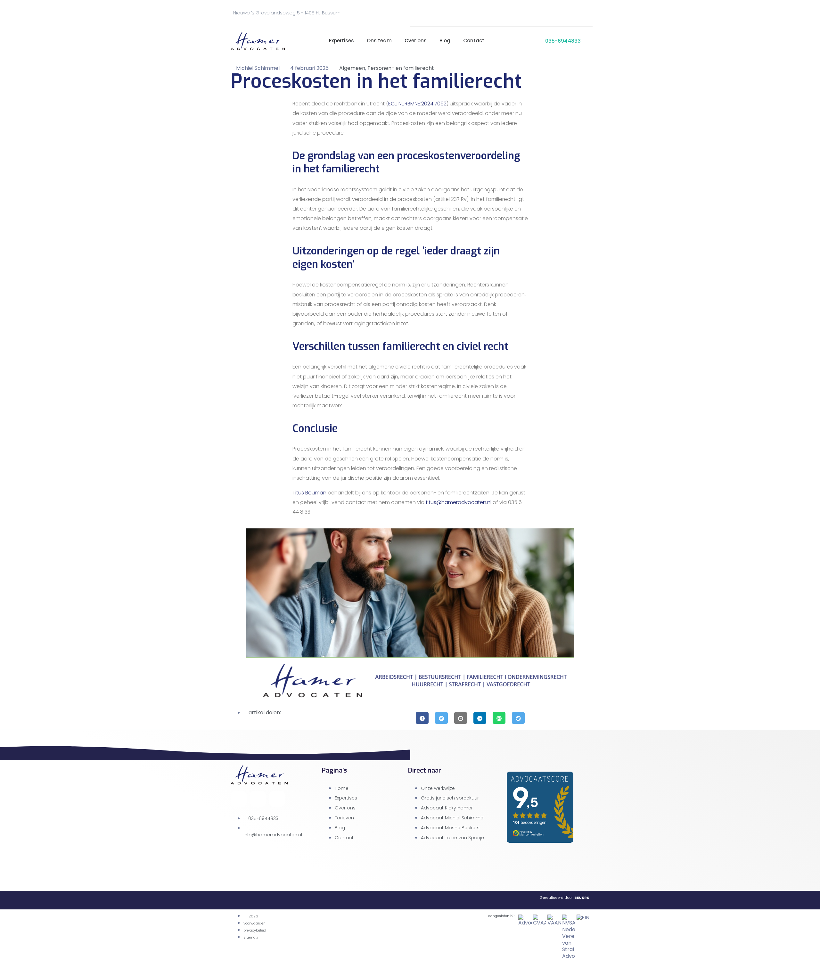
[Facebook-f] (536, 13)
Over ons (416, 40)
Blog (444, 40)
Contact (473, 40)
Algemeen (352, 68)
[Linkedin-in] (581, 13)
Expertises (341, 40)
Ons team (379, 40)
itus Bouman (310, 492)
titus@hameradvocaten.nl (458, 502)
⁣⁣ (314, 41)
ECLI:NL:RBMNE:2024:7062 (417, 103)
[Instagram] (559, 13)
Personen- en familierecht (400, 68)
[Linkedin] (277, 799)
